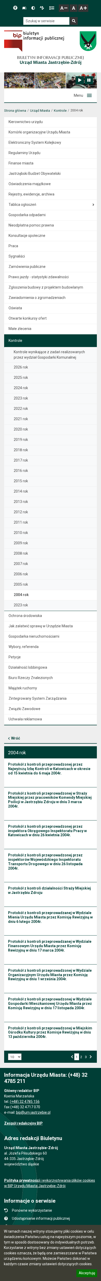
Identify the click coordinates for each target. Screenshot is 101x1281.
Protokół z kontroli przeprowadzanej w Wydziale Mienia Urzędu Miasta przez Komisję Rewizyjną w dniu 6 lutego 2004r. (50, 917)
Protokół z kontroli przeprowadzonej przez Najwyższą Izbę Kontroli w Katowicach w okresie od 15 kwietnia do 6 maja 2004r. (49, 768)
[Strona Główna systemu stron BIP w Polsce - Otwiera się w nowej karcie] (34, 41)
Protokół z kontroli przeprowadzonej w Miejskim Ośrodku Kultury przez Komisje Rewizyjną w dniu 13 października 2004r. (50, 1032)
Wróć (15, 738)
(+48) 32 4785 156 (25, 1101)
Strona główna (15, 110)
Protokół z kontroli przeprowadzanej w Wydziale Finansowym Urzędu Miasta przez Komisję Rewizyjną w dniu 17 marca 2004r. (49, 945)
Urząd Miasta (40, 110)
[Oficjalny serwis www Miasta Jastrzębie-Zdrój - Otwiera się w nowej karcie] (88, 41)
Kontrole (60, 110)
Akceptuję (86, 1274)
